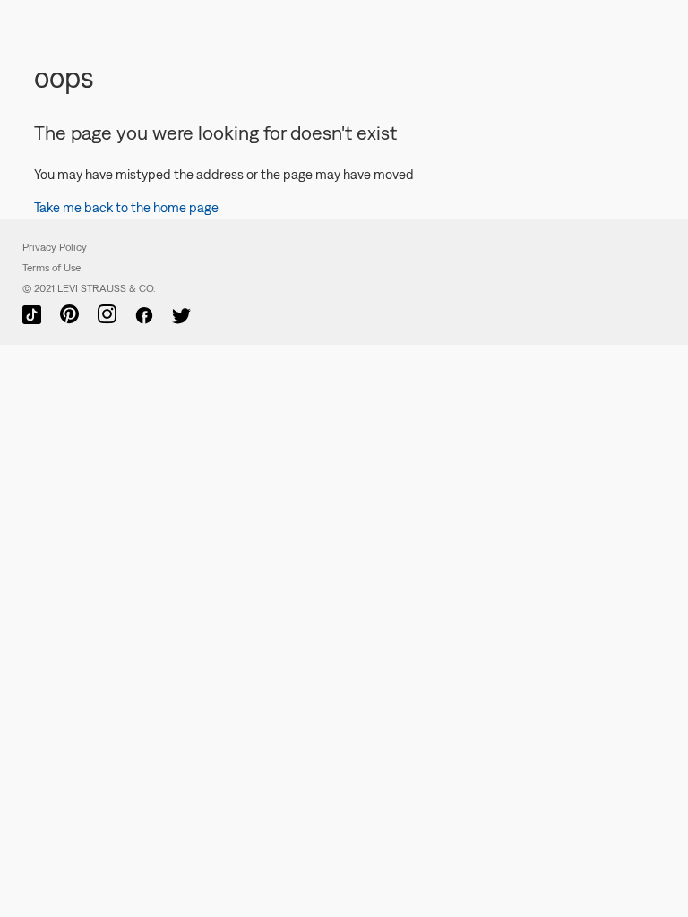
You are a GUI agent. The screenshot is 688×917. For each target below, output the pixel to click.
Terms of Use (51, 267)
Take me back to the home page (126, 207)
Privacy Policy (54, 247)
